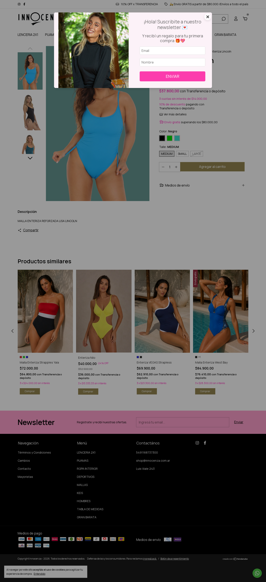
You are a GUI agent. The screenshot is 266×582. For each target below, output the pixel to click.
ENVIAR (172, 76)
